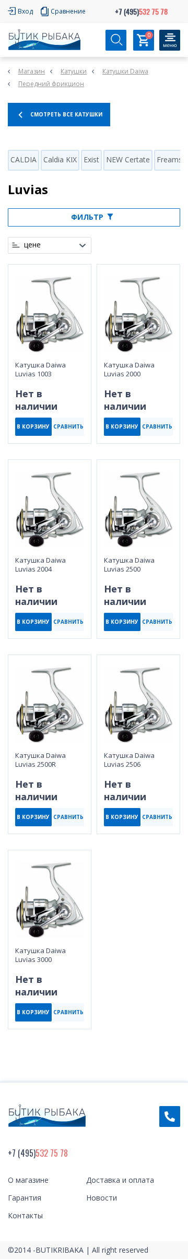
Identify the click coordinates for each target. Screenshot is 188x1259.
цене (32, 244)
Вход (25, 11)
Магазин (31, 71)
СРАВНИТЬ (68, 426)
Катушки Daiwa (125, 71)
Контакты (25, 1215)
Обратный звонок (169, 1116)
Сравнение (68, 11)
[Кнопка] (169, 40)
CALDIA (23, 159)
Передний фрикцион (51, 83)
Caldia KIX (60, 159)
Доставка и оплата (120, 1180)
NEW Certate (128, 159)
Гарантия (24, 1198)
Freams (169, 159)
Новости (101, 1198)
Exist (91, 159)
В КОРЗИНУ (33, 426)
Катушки (74, 71)
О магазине (28, 1180)
